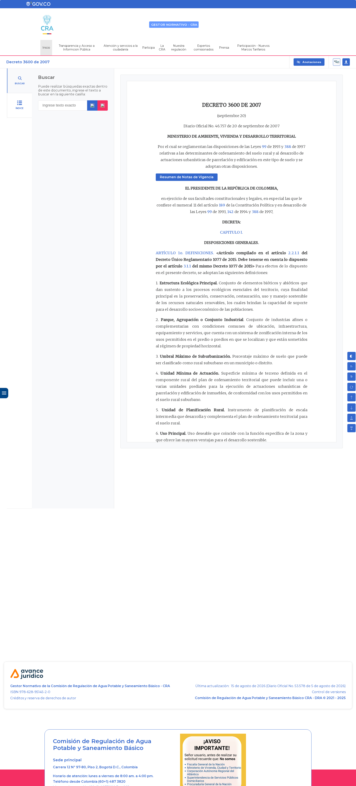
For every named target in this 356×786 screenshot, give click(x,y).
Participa (148, 47)
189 (222, 205)
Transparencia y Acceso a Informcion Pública (77, 47)
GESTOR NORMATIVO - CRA (174, 25)
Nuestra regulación (178, 47)
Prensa (224, 47)
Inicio (46, 47)
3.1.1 (187, 266)
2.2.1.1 (293, 253)
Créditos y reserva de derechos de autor (43, 698)
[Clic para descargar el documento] (346, 62)
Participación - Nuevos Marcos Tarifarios (253, 47)
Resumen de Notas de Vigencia (186, 177)
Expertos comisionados (203, 47)
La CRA (162, 47)
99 (264, 146)
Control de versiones (329, 692)
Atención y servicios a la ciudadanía (121, 47)
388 (287, 146)
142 (230, 211)
